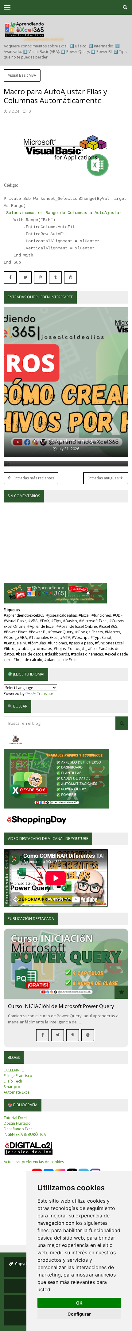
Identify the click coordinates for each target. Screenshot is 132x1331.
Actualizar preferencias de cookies (34, 1161)
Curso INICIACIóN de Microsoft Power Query (61, 1006)
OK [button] (79, 1302)
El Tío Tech (13, 1081)
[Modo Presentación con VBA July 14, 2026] (66, 463)
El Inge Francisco (18, 1075)
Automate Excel (17, 1092)
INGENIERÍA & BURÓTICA (25, 1134)
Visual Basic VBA (22, 75)
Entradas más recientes (33, 478)
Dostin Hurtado (17, 1123)
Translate (45, 693)
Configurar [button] (79, 1314)
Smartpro (12, 1086)
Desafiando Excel (18, 1128)
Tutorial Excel (15, 1117)
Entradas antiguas (103, 478)
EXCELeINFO (14, 1070)
